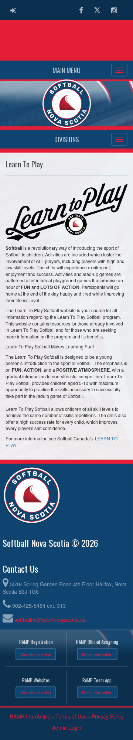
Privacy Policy (108, 716)
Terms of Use (71, 716)
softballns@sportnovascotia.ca (50, 619)
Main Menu (66, 70)
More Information (36, 654)
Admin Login (66, 727)
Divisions (66, 139)
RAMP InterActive (30, 716)
